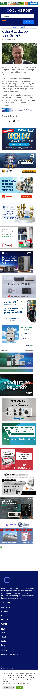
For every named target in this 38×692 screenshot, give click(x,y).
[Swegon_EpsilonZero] (19, 409)
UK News (21, 27)
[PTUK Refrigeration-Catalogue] (16, 459)
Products (4, 619)
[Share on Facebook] (4, 121)
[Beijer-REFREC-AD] (19, 3)
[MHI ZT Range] (19, 287)
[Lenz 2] (16, 532)
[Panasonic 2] (16, 360)
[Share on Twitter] (14, 121)
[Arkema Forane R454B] (19, 336)
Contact (4, 641)
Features (4, 615)
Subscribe (28, 22)
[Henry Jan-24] (19, 213)
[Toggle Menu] (4, 21)
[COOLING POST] (16, 508)
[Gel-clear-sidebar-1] (19, 483)
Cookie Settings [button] (9, 687)
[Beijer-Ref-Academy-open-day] (19, 139)
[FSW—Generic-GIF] (19, 110)
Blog (3, 629)
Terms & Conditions (8, 650)
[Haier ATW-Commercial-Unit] (16, 262)
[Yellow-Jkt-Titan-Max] (18, 164)
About (3, 637)
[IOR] (16, 557)
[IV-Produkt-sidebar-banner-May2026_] (16, 237)
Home (14, 27)
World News (6, 607)
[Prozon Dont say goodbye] (19, 311)
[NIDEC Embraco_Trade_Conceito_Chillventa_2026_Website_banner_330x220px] (16, 385)
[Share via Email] (19, 121)
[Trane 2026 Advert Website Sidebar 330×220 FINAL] (16, 188)
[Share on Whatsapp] (9, 121)
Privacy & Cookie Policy (10, 654)
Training (4, 633)
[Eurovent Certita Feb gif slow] (19, 434)
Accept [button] (20, 687)
